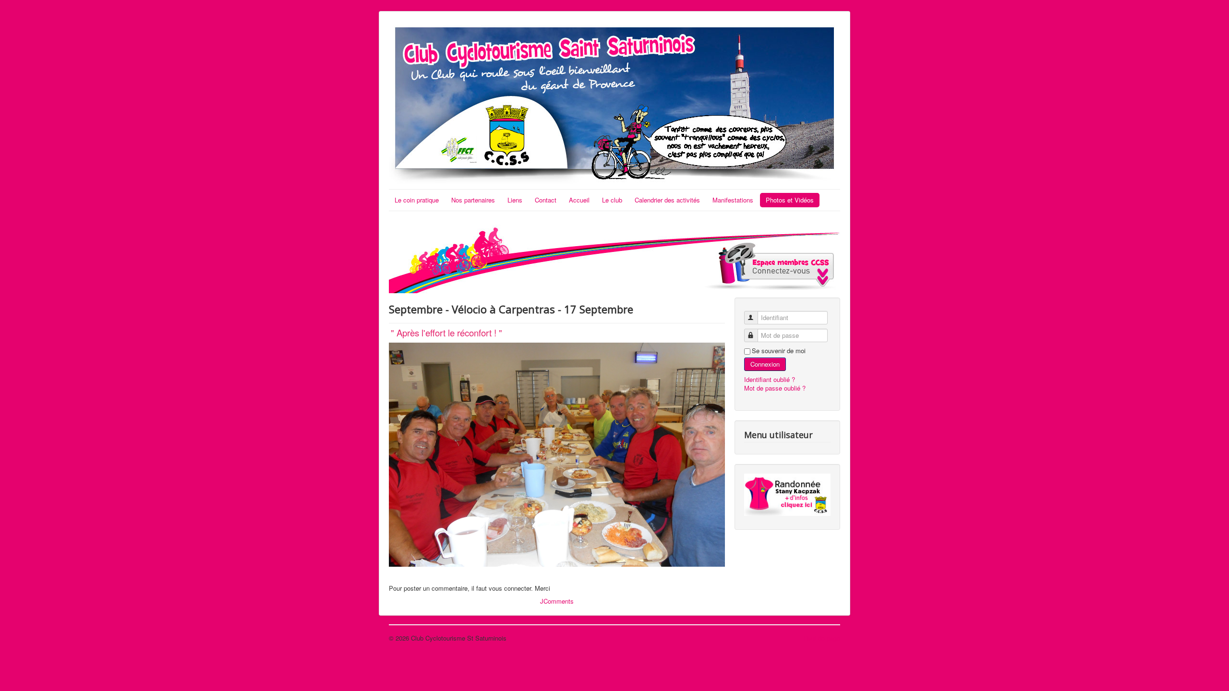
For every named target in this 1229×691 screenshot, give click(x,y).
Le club (612, 199)
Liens (514, 199)
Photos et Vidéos (790, 199)
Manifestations (732, 199)
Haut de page (821, 638)
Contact (545, 199)
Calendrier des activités (667, 199)
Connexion (765, 364)
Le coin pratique (417, 199)
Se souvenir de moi (779, 350)
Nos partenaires (473, 199)
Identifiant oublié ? (769, 379)
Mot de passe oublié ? (775, 388)
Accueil (579, 199)
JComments (557, 601)
